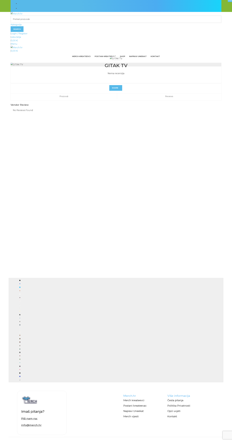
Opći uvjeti (173, 411)
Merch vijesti (131, 416)
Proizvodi (63, 96)
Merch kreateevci (133, 400)
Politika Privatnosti (178, 405)
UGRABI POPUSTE (28, 8)
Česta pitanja (175, 400)
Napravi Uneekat (133, 411)
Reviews (169, 96)
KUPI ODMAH (25, 3)
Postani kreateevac (135, 405)
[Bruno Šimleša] (116, 330)
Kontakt (172, 416)
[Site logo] (17, 13)
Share (115, 88)
